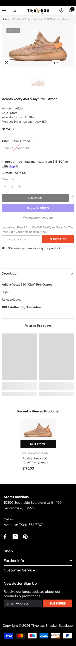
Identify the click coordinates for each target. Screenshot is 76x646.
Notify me (38, 444)
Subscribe (58, 239)
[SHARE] (71, 197)
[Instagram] (15, 536)
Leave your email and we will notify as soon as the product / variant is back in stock (37, 229)
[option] (38, 45)
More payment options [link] (38, 217)
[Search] (14, 10)
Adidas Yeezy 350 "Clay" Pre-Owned (35, 460)
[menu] (4, 10)
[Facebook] (5, 536)
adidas (19, 108)
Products (18, 19)
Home (5, 19)
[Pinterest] (25, 536)
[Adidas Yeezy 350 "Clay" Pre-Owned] (38, 429)
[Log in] (61, 10)
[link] (19, 386)
